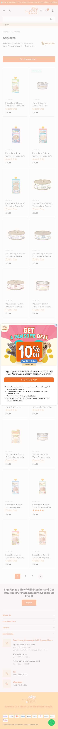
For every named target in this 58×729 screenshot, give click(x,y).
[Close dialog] (56, 325)
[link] (29, 345)
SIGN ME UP (29, 380)
